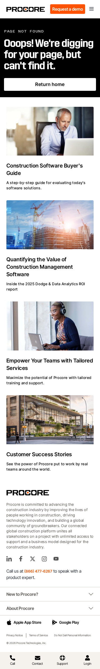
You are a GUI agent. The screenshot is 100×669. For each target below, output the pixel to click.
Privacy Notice (14, 635)
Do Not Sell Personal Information (72, 635)
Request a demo (67, 9)
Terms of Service (38, 635)
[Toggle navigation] (91, 9)
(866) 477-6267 (38, 571)
